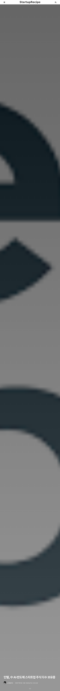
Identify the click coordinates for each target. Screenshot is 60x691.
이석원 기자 (10, 683)
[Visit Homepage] (30, 2)
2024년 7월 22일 (18, 683)
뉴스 (24, 683)
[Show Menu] (4, 2)
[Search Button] (55, 2)
